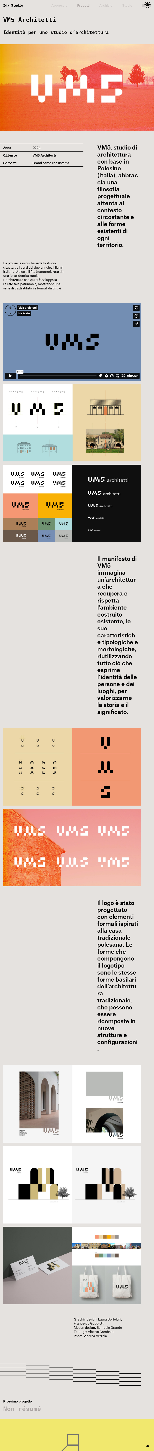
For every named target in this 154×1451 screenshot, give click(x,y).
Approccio (59, 5)
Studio (127, 5)
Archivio (105, 5)
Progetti (83, 5)
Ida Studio (13, 5)
